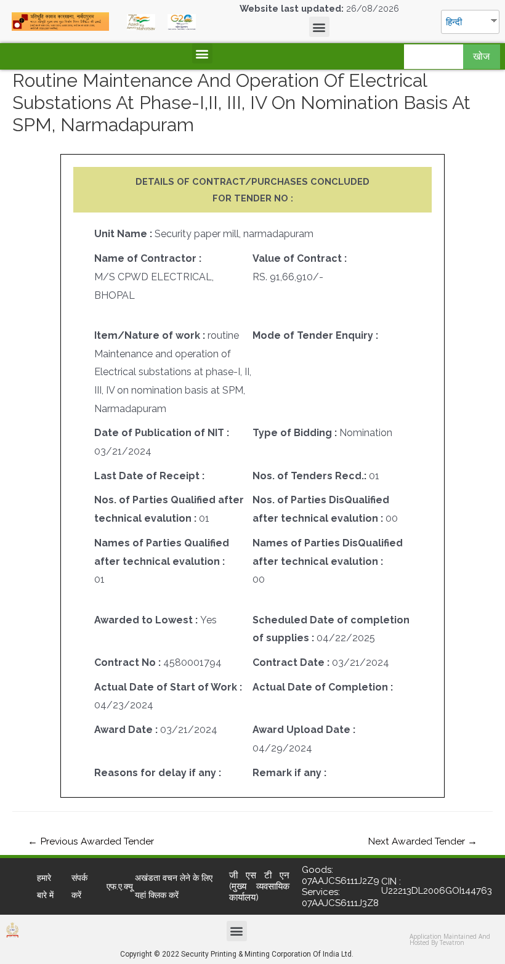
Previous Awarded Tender (91, 841)
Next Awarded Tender (422, 841)
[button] (319, 27)
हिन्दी (454, 22)
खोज (481, 56)
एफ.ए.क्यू (120, 886)
